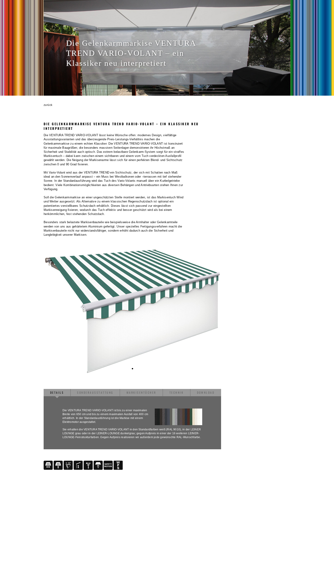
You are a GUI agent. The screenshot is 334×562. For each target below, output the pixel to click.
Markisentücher (141, 392)
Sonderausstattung (95, 392)
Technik (176, 392)
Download (206, 392)
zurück (48, 105)
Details (57, 392)
